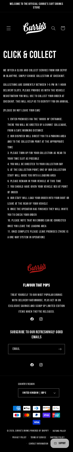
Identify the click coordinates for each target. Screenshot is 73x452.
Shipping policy (57, 437)
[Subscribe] (60, 349)
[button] (8, 28)
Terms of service (38, 437)
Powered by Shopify (39, 431)
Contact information (38, 443)
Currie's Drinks (22, 431)
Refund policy (59, 431)
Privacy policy (19, 437)
